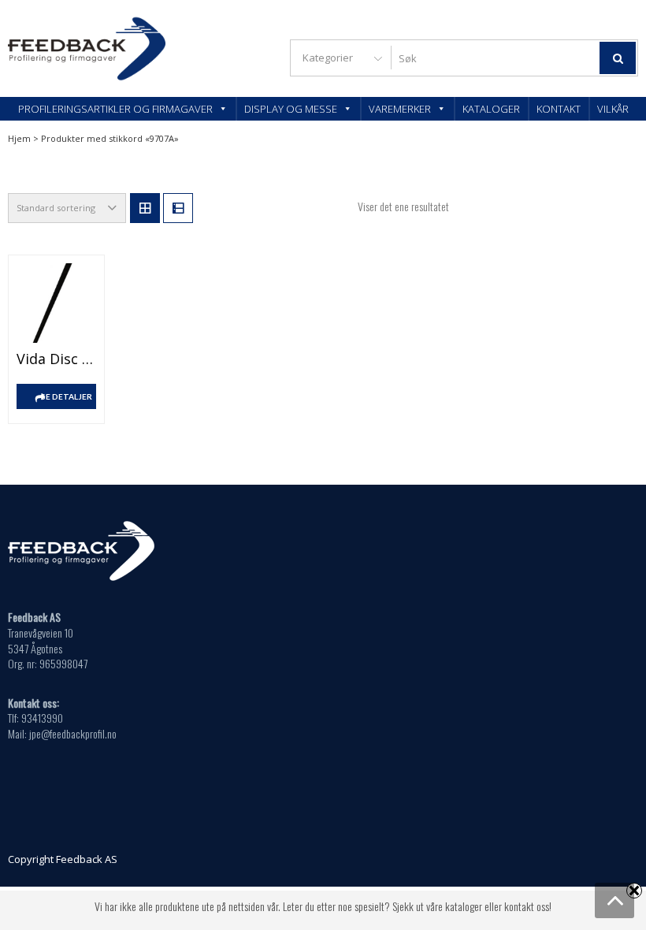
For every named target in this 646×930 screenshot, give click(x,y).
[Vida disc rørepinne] (56, 303)
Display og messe (290, 109)
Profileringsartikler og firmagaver (115, 109)
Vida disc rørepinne (56, 358)
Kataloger (491, 109)
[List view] (178, 208)
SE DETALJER (66, 396)
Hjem (19, 138)
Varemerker (400, 109)
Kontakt (558, 109)
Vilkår (613, 109)
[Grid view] (145, 208)
